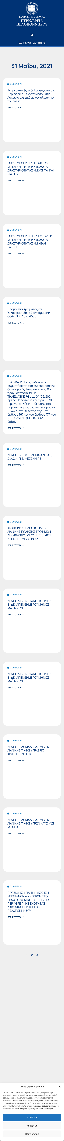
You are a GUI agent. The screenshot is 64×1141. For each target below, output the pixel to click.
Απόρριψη (32, 1125)
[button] (59, 1086)
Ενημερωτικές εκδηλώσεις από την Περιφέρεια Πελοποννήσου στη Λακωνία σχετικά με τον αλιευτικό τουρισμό (31, 95)
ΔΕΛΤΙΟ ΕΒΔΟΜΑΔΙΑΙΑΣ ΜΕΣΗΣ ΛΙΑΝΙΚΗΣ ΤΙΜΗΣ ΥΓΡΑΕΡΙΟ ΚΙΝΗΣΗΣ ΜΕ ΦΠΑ (28, 750)
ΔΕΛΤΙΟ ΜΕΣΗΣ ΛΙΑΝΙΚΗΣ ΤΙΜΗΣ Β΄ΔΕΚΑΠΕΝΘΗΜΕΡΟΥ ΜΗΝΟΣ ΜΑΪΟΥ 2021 (29, 677)
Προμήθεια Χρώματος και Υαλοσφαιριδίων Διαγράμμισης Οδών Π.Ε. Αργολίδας (28, 312)
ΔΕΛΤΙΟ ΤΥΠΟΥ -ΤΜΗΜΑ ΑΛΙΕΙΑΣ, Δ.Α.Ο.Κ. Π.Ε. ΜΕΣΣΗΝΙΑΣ (29, 457)
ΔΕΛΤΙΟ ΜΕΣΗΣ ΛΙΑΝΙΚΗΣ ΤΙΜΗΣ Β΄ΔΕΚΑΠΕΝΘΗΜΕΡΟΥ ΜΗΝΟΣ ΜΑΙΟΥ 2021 (29, 604)
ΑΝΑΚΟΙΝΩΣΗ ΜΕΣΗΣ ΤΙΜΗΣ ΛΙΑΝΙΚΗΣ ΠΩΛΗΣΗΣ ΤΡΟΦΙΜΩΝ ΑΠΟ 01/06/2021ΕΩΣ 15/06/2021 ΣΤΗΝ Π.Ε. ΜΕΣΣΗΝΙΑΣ (29, 533)
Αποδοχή (32, 1117)
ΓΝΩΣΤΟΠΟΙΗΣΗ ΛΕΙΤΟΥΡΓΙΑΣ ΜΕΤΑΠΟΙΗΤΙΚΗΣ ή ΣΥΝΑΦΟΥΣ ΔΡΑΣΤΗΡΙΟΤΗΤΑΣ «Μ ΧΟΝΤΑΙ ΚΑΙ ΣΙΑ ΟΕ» (30, 168)
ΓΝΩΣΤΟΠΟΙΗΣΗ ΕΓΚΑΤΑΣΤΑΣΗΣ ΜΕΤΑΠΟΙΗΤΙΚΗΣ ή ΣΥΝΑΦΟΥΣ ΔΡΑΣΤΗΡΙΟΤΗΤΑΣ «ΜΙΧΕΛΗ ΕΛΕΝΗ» (30, 241)
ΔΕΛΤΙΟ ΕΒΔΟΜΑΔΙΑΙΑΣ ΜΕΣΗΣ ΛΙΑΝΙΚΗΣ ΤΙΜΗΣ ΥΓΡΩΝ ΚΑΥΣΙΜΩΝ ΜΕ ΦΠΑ (31, 823)
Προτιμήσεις (32, 1133)
